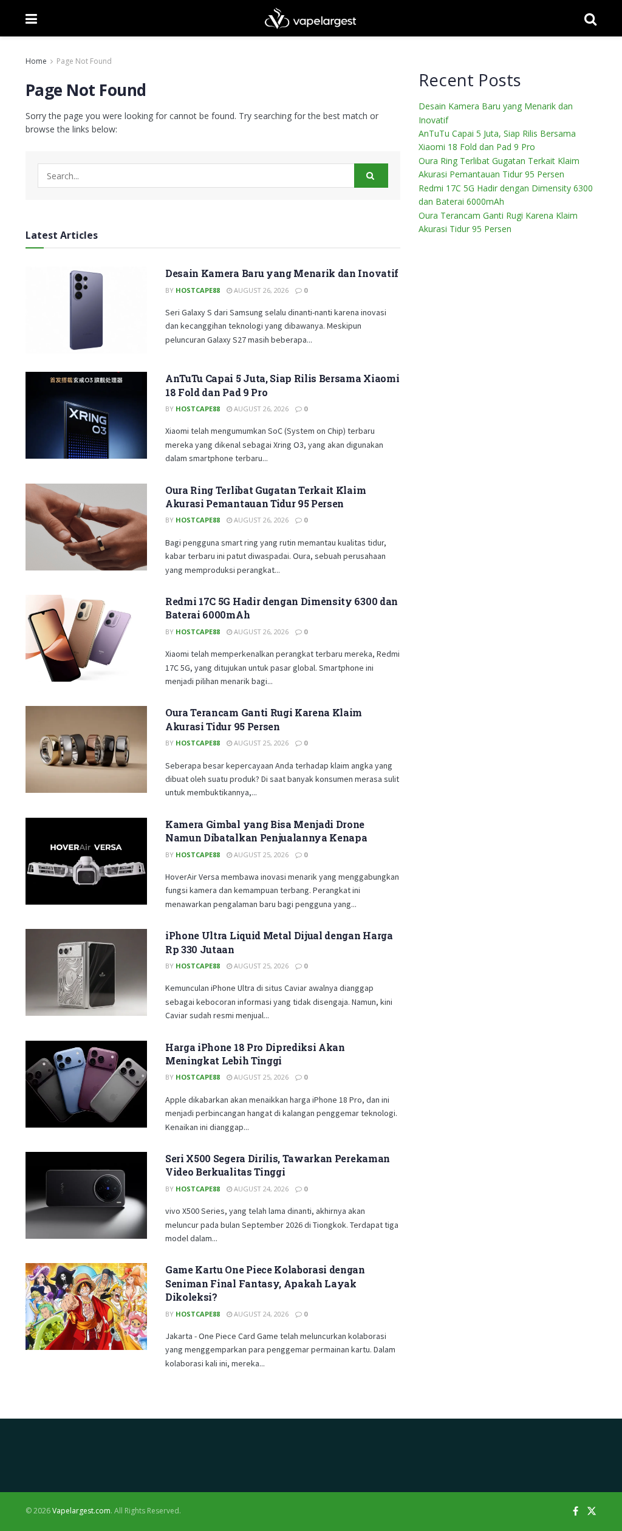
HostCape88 (198, 290)
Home (36, 61)
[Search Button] (371, 175)
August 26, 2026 (260, 290)
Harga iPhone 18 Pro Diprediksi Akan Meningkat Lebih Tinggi (255, 1054)
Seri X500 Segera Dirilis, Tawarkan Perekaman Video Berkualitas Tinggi (277, 1165)
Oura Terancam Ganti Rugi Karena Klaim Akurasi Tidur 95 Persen (263, 719)
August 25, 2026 (260, 742)
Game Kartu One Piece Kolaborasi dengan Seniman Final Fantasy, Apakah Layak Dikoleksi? (265, 1283)
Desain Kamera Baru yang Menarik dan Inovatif (281, 273)
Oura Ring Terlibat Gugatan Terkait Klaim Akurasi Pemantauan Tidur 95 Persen (265, 497)
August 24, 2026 (260, 1188)
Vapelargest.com (81, 1510)
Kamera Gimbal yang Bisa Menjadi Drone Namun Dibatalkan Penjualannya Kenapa (266, 831)
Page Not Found (84, 61)
